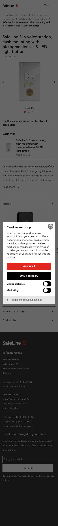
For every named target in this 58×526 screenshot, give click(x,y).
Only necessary (29, 275)
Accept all (29, 266)
